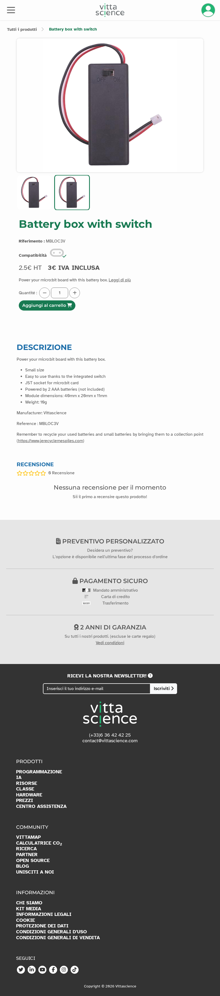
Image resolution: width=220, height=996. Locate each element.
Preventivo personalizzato (112, 541)
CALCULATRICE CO (39, 843)
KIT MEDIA (28, 909)
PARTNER (27, 854)
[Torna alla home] (110, 10)
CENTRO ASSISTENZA (41, 806)
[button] (34, 192)
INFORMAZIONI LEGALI (43, 914)
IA (18, 777)
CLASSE (25, 789)
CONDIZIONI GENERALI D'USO (51, 932)
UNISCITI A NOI (35, 872)
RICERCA (26, 849)
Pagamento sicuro (113, 581)
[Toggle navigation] (11, 9)
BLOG (22, 866)
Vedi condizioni (110, 643)
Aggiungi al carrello (44, 305)
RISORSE (26, 783)
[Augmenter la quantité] (74, 293)
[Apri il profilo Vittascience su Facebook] (53, 970)
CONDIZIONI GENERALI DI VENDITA (58, 938)
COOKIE (25, 920)
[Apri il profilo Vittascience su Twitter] (21, 970)
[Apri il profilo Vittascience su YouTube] (42, 970)
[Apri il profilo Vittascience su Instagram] (64, 970)
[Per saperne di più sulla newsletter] (150, 676)
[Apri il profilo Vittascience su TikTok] (74, 970)
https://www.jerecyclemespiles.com (50, 440)
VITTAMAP (28, 837)
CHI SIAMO (29, 903)
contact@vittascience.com (110, 741)
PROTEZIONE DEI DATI (42, 926)
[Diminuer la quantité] (44, 293)
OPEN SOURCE (33, 860)
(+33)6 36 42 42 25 (110, 735)
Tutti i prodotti (22, 29)
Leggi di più (120, 280)
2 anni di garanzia (112, 627)
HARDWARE (29, 795)
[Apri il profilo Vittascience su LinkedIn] (31, 970)
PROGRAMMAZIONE (39, 772)
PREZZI (24, 800)
